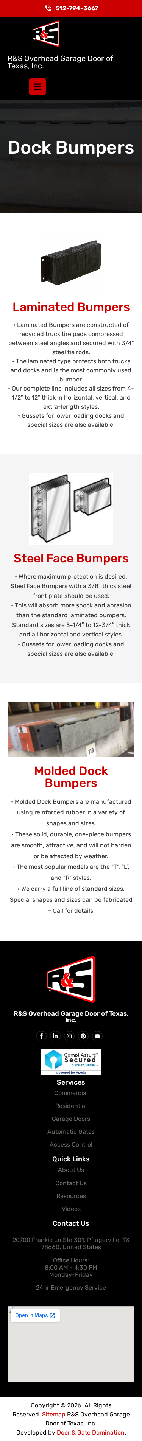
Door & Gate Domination (91, 1432)
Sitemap (54, 1414)
